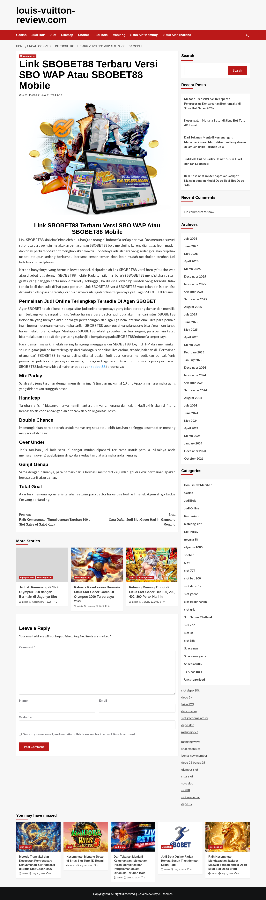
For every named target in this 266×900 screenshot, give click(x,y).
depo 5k (186, 697)
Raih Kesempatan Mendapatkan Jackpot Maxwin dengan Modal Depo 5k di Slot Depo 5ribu (214, 180)
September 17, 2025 (41, 602)
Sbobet (83, 35)
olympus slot (189, 769)
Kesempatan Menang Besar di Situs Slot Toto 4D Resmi (214, 123)
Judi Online (191, 508)
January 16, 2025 (150, 602)
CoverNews (146, 894)
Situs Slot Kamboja (144, 35)
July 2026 (190, 238)
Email (104, 700)
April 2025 (191, 337)
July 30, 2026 (38, 873)
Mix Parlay (191, 531)
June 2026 (191, 246)
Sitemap (67, 35)
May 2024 (191, 420)
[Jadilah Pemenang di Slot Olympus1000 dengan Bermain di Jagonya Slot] (42, 565)
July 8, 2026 (180, 869)
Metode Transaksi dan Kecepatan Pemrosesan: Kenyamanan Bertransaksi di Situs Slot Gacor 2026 (212, 103)
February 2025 (194, 352)
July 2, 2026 (227, 873)
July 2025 (190, 314)
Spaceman (191, 648)
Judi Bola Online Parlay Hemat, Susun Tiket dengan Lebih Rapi (213, 161)
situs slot (187, 776)
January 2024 (193, 443)
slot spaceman (190, 797)
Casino (21, 35)
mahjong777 (189, 732)
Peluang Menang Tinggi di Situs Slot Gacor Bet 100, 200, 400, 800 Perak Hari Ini (152, 592)
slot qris (189, 609)
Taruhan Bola (193, 671)
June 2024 (191, 413)
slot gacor (191, 594)
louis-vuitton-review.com (45, 15)
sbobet (189, 555)
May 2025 (191, 329)
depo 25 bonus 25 (193, 762)
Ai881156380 (29, 95)
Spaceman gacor (195, 656)
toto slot (187, 783)
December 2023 (195, 451)
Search (187, 55)
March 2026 (192, 269)
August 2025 (193, 306)
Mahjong (119, 35)
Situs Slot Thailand (177, 35)
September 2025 (195, 299)
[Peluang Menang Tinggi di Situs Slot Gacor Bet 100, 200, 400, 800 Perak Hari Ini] (152, 565)
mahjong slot (193, 524)
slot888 (189, 640)
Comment (27, 647)
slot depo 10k (190, 690)
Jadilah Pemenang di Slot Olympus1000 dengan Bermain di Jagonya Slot (38, 592)
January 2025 (193, 360)
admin (25, 602)
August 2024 (193, 398)
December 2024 (195, 367)
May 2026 (191, 253)
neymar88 (191, 539)
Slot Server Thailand (198, 617)
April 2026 (191, 261)
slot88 (188, 632)
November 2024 (195, 375)
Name (24, 700)
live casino (191, 516)
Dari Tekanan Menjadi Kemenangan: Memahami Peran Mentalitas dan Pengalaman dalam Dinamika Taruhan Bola (215, 142)
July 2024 (190, 405)
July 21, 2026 (133, 877)
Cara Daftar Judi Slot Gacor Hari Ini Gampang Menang (142, 519)
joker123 (187, 704)
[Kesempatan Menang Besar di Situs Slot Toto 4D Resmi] (85, 837)
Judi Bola (39, 35)
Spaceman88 (193, 664)
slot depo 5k (192, 586)
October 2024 (193, 382)
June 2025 (191, 322)
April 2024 (191, 428)
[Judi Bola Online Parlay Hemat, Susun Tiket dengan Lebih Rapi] (180, 837)
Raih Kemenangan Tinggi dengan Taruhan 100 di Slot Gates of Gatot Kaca (55, 519)
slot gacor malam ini (194, 718)
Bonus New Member (198, 485)
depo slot (187, 725)
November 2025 (195, 284)
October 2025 (193, 291)
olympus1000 (27, 577)
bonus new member (194, 755)
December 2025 (195, 276)
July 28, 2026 (86, 865)
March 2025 (192, 344)
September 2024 (195, 390)
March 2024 (192, 435)
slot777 (189, 625)
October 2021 (193, 458)
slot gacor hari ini (196, 601)
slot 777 (189, 570)
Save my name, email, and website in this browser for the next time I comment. (79, 734)
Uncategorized (27, 56)
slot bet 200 (192, 578)
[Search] (247, 35)
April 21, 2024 (48, 95)
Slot (53, 35)
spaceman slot (190, 748)
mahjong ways (190, 741)
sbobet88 (98, 366)
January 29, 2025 (95, 606)
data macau (189, 711)
